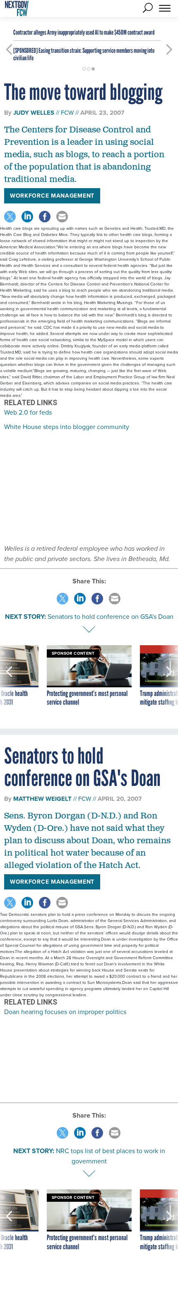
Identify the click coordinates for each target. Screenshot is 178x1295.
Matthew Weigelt (42, 798)
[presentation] (9, 680)
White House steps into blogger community (66, 426)
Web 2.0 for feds (28, 412)
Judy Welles (33, 112)
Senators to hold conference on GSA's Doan (110, 616)
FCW (67, 112)
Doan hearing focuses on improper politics (65, 1011)
